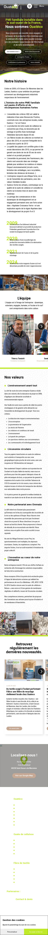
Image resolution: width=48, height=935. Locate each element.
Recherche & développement (25, 850)
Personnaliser (12, 932)
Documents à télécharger (24, 818)
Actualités (19, 872)
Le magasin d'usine (23, 57)
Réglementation (21, 847)
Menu (41, 6)
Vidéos (17, 822)
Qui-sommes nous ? (13, 51)
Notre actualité (35, 62)
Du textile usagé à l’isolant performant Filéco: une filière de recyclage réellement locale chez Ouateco (23, 692)
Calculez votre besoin (23, 854)
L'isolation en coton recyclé (25, 869)
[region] (24, 765)
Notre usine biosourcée (32, 51)
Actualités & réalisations (24, 843)
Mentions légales (21, 825)
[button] (41, 326)
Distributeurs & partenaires (16, 62)
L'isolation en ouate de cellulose (26, 840)
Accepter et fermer (36, 932)
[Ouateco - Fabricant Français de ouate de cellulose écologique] (11, 6)
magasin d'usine (29, 263)
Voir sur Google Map (24, 775)
